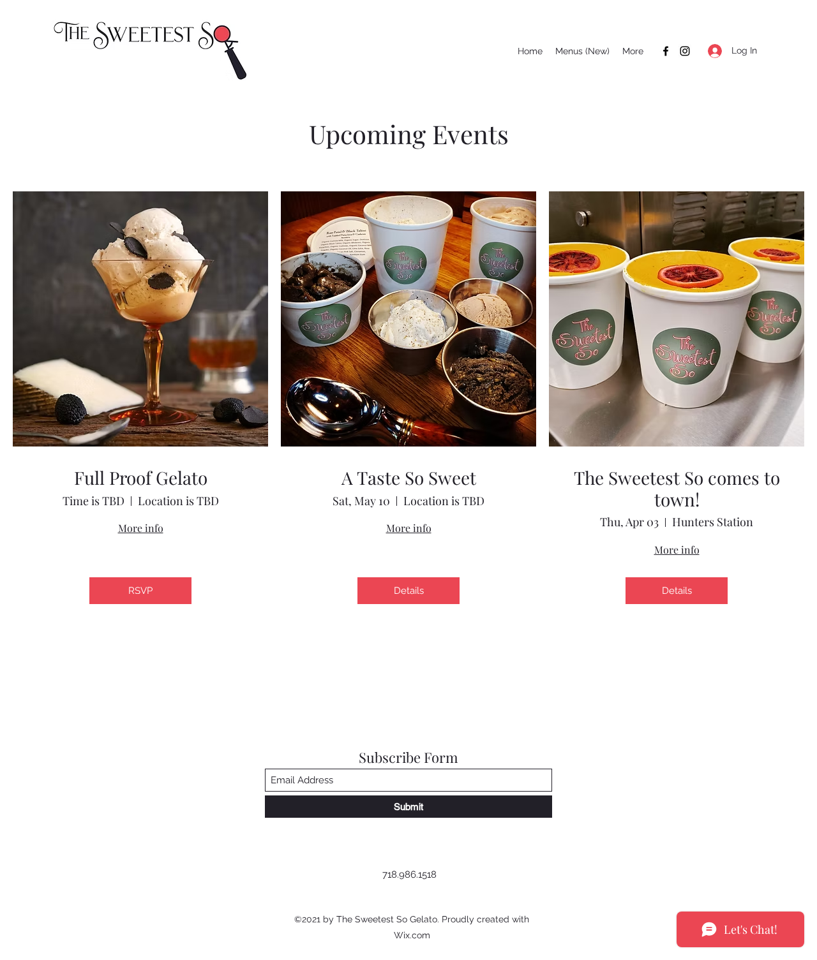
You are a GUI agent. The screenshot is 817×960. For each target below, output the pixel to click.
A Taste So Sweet (408, 478)
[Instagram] (684, 51)
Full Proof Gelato (140, 478)
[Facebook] (665, 51)
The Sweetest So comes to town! (677, 488)
